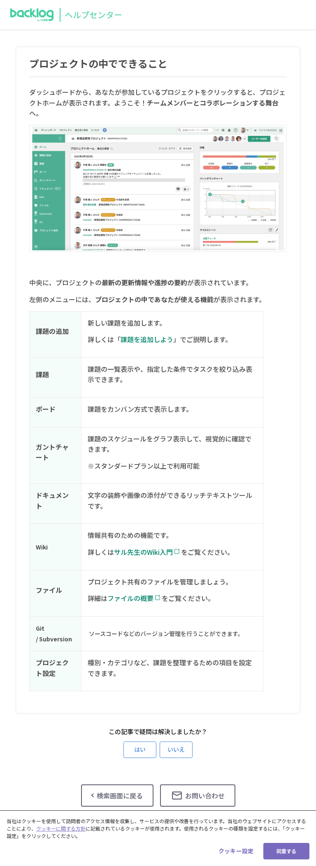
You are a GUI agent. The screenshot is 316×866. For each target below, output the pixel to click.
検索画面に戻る (120, 795)
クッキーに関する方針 (61, 828)
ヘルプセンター (93, 15)
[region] (158, 838)
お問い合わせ (205, 795)
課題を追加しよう (147, 339)
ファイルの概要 (130, 598)
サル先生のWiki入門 (143, 552)
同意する (286, 850)
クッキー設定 (235, 851)
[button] (139, 750)
